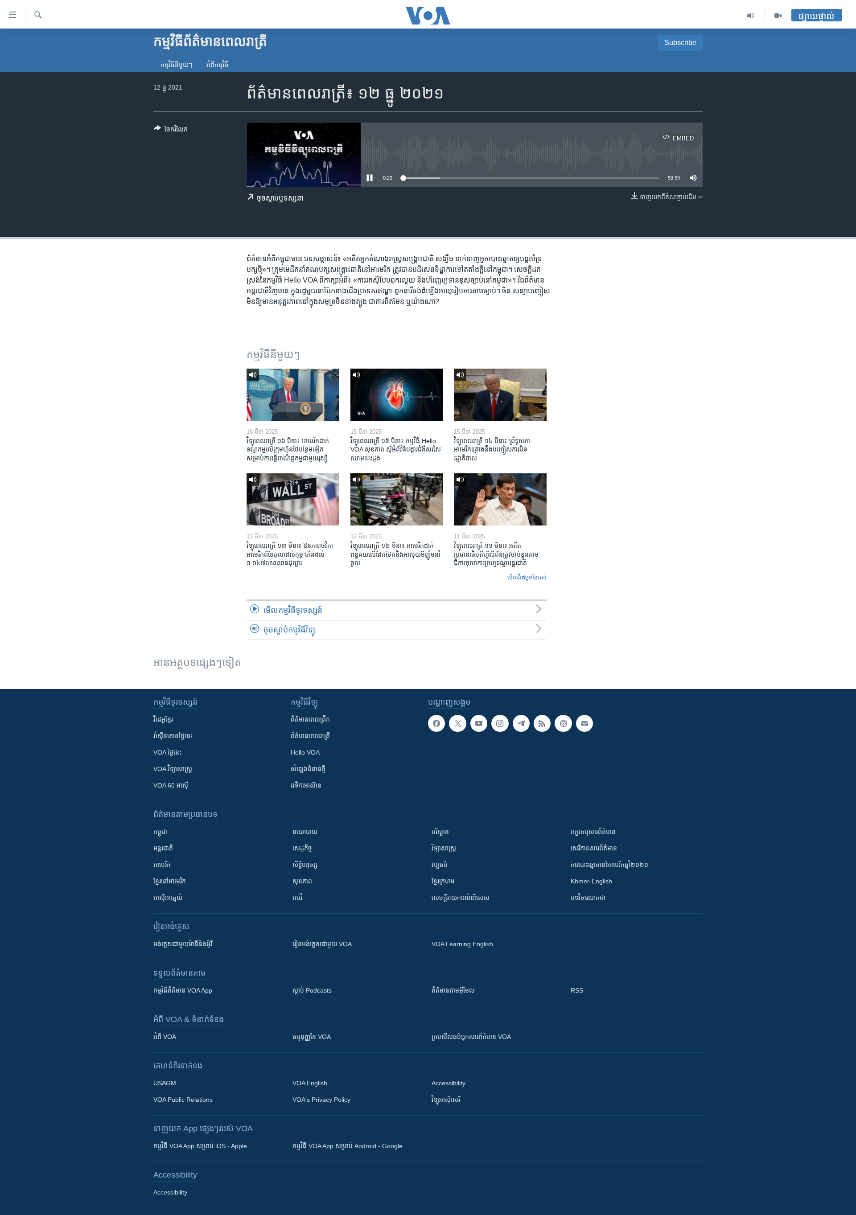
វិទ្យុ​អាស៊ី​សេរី (446, 1099)
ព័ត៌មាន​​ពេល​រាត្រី (310, 735)
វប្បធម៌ (440, 864)
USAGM (164, 1083)
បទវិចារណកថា (588, 897)
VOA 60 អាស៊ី (170, 785)
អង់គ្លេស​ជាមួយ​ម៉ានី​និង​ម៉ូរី (182, 944)
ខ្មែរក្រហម (443, 881)
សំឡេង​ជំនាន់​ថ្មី (308, 768)
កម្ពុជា (160, 831)
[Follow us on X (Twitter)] (457, 723)
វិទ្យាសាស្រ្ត (444, 848)
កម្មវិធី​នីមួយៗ (176, 64)
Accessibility (448, 1083)
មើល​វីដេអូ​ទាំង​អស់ (527, 577)
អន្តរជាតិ (163, 848)
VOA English (309, 1083)
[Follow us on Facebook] (436, 723)
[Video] (778, 15)
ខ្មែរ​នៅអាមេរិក (169, 881)
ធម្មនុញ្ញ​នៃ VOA (311, 1036)
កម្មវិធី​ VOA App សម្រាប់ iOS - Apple (200, 1145)
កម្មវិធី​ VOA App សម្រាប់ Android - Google (347, 1145)
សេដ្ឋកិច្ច (302, 848)
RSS (577, 990)
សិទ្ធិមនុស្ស (304, 864)
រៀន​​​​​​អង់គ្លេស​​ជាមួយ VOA (322, 944)
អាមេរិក (162, 864)
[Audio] (751, 15)
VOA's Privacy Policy (321, 1099)
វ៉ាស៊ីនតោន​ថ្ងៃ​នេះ (173, 735)
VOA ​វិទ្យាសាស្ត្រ (172, 768)
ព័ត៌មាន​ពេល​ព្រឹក (310, 719)
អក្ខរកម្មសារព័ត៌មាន (593, 831)
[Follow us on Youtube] (478, 723)
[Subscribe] (584, 723)
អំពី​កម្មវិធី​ (217, 64)
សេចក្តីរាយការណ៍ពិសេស (461, 897)
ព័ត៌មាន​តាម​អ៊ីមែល (453, 990)
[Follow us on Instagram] (499, 723)
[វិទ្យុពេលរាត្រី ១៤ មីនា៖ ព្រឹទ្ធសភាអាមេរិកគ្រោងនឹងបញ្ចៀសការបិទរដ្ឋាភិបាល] (500, 395)
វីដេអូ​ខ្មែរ (163, 719)
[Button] (171, 131)
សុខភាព (302, 881)
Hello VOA (305, 752)
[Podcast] (563, 723)
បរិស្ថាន (440, 831)
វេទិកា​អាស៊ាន (306, 785)
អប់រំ (297, 897)
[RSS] (542, 723)
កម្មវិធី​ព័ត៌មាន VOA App (182, 990)
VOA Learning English (462, 944)
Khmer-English (591, 881)
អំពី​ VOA (164, 1036)
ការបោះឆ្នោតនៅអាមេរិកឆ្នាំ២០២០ (609, 864)
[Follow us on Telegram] (521, 723)
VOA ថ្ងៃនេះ (167, 752)
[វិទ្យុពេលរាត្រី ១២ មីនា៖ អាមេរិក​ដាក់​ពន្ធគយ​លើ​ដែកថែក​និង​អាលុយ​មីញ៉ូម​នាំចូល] (396, 499)
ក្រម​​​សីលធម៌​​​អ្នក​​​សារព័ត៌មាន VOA (471, 1036)
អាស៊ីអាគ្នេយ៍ (167, 897)
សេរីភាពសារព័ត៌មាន (594, 848)
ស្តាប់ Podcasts (312, 990)
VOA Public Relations (183, 1099)
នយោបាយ (304, 831)
